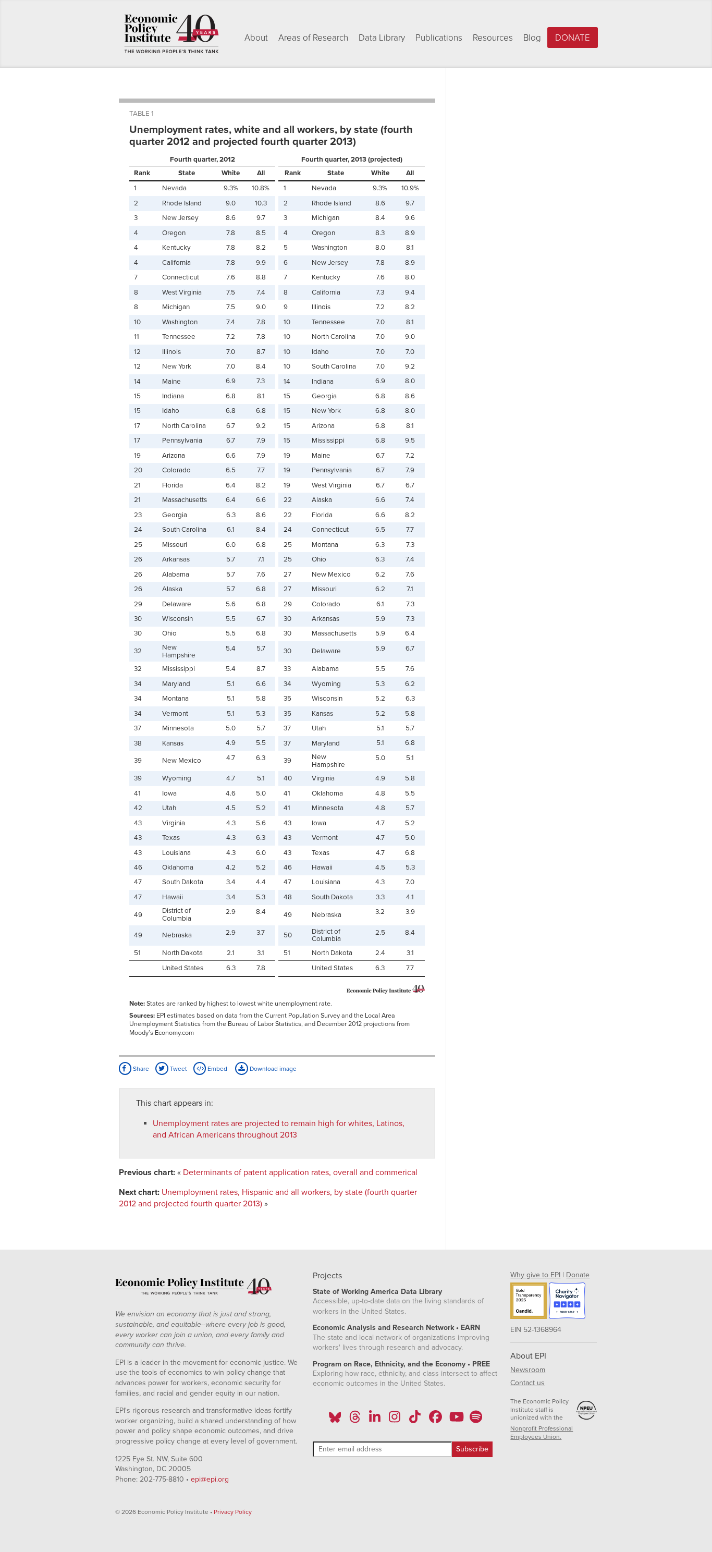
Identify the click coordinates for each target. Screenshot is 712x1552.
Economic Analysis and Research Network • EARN (396, 1327)
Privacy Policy (233, 1512)
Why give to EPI (535, 1274)
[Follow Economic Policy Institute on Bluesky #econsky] (335, 1420)
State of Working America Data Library (377, 1291)
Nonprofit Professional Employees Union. (541, 1432)
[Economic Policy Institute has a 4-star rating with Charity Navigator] (567, 1302)
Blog (532, 37)
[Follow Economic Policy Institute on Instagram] (395, 1420)
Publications (438, 37)
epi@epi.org (210, 1479)
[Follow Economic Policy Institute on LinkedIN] (375, 1420)
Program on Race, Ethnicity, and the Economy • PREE (401, 1364)
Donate (572, 37)
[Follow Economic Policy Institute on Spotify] (476, 1420)
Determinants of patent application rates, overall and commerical (300, 1172)
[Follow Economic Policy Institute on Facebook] (435, 1420)
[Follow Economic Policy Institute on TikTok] (415, 1420)
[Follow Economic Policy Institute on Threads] (355, 1420)
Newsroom (527, 1369)
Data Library (382, 37)
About (256, 37)
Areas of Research (313, 37)
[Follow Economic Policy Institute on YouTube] (455, 1420)
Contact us (527, 1382)
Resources (493, 37)
